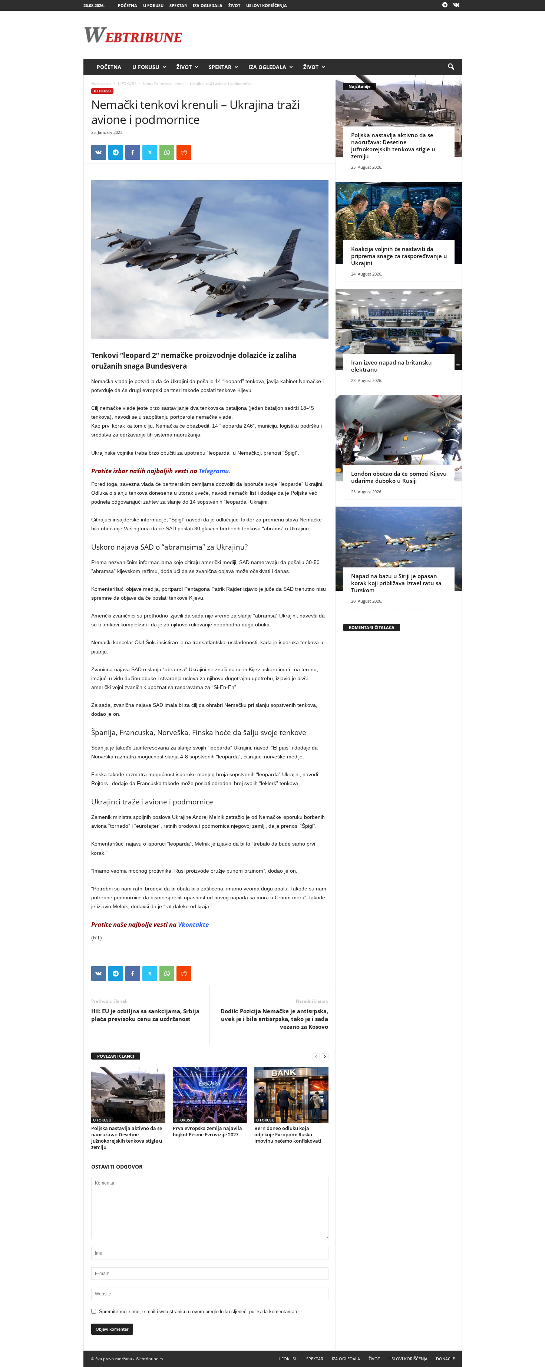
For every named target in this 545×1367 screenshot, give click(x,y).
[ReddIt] (183, 152)
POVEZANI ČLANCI (115, 1056)
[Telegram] (444, 5)
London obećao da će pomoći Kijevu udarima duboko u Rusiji (399, 477)
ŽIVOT (234, 5)
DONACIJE (445, 1358)
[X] (149, 152)
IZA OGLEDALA (207, 5)
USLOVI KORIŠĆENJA (266, 5)
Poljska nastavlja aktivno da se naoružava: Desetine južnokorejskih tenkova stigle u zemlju (126, 1137)
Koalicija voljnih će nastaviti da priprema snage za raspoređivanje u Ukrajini (399, 256)
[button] (451, 67)
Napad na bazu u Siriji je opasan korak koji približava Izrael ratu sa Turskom (396, 583)
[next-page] (324, 1056)
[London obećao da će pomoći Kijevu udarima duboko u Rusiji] (399, 438)
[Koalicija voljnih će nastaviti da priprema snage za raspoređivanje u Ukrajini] (399, 223)
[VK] (98, 152)
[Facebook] (132, 152)
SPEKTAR (178, 5)
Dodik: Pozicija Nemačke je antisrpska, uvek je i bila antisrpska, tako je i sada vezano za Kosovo (274, 1018)
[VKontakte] (456, 5)
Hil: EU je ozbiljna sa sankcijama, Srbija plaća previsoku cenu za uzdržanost (145, 1014)
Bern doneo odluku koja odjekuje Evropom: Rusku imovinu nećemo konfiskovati (287, 1134)
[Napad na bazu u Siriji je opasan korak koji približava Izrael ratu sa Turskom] (399, 549)
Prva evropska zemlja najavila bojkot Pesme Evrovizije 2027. (207, 1131)
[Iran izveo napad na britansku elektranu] (399, 329)
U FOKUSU (153, 5)
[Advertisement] (327, 35)
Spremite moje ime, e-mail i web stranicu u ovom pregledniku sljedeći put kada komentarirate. (199, 1311)
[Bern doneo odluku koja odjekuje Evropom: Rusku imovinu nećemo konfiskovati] (291, 1095)
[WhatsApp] (166, 152)
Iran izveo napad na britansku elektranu (391, 366)
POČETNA (127, 5)
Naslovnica (101, 83)
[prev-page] (316, 1056)
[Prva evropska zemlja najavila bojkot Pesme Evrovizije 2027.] (210, 1095)
